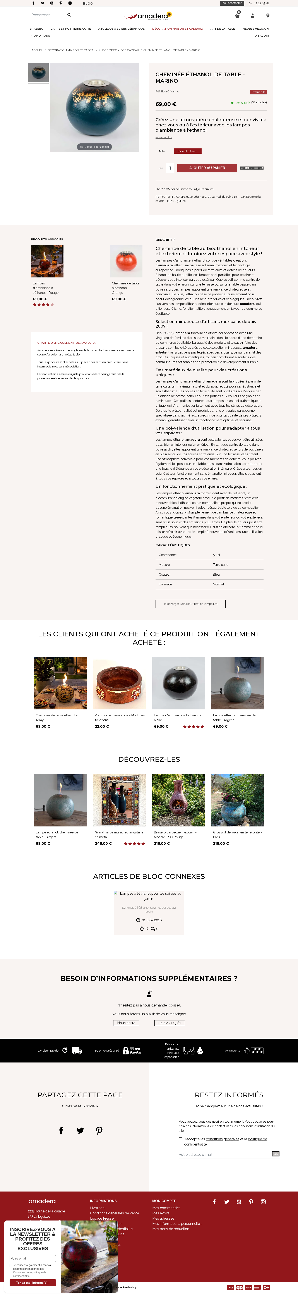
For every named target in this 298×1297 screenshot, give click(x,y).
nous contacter (232, 3)
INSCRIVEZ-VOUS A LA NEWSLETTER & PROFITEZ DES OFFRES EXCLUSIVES (33, 1239)
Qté (161, 168)
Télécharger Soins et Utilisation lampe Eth (191, 603)
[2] (39, 305)
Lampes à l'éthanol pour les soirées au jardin (149, 909)
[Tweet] (80, 1130)
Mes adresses (163, 1218)
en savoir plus (164, 137)
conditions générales (222, 1139)
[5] (52, 305)
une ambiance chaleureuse (217, 449)
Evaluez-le (258, 92)
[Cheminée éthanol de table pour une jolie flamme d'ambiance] (38, 73)
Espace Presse (102, 1218)
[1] (34, 305)
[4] (48, 305)
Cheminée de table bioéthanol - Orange (125, 287)
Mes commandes (166, 1208)
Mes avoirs (161, 1213)
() (146, 929)
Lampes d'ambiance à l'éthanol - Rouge (45, 287)
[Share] (61, 1130)
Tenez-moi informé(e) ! (33, 1282)
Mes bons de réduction (170, 1229)
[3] (43, 305)
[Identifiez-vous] (252, 15)
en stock (243, 103)
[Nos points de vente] (268, 15)
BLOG (88, 3)
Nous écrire (126, 1023)
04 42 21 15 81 (259, 3)
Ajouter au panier (207, 168)
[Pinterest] (99, 1130)
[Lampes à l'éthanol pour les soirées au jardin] (149, 896)
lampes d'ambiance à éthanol (183, 260)
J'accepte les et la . (225, 1141)
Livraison (97, 1208)
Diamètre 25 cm (187, 151)
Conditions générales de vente (114, 1213)
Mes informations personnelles (177, 1224)
